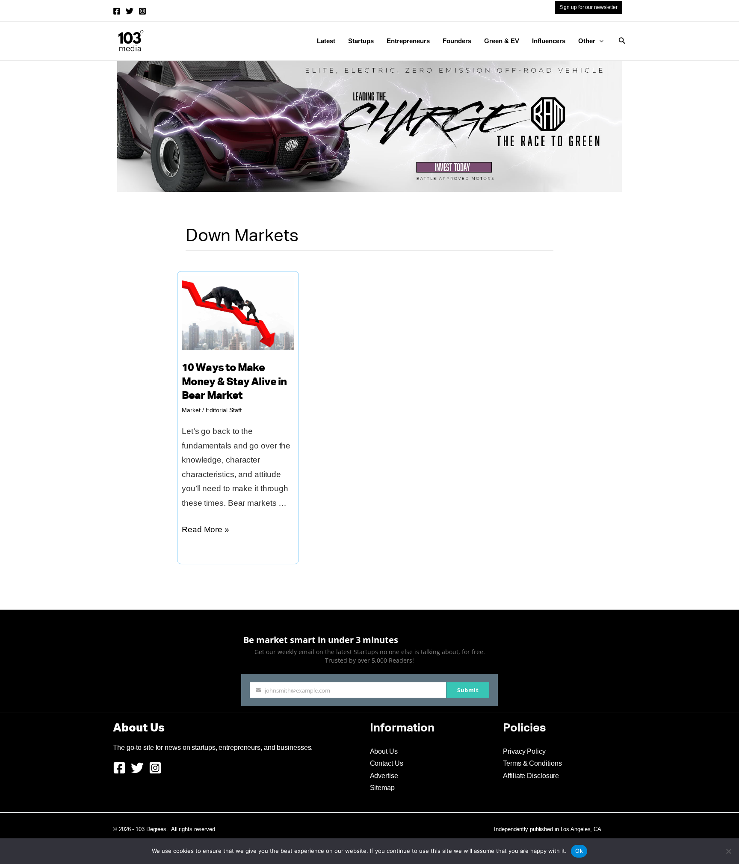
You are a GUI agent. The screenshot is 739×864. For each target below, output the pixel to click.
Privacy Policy (524, 751)
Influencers (548, 40)
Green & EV (501, 40)
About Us (384, 751)
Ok (579, 850)
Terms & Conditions (532, 763)
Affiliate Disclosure (531, 775)
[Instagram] (142, 11)
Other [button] (586, 40)
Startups (361, 40)
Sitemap (382, 787)
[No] (728, 851)
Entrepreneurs (408, 40)
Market (191, 410)
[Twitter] (129, 11)
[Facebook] (117, 11)
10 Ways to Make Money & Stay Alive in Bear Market (234, 382)
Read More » (205, 531)
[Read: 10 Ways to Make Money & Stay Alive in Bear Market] (238, 311)
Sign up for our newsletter (588, 7)
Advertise (384, 775)
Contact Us (386, 763)
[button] (599, 41)
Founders (457, 40)
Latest (326, 40)
